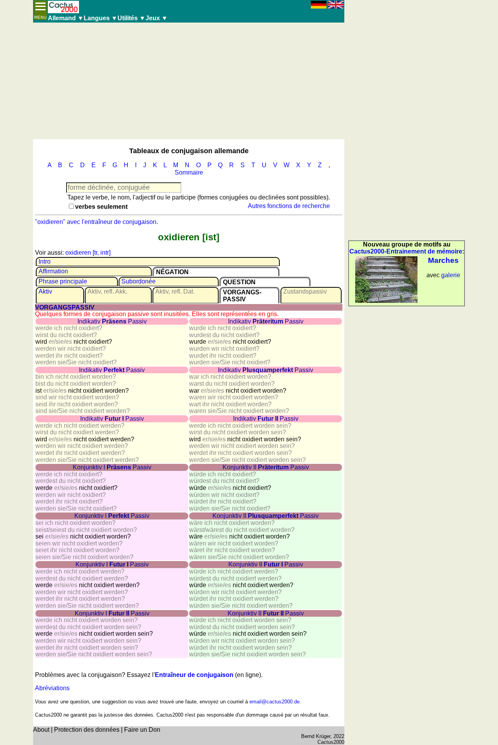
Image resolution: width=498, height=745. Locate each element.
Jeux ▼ (157, 18)
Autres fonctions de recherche (289, 206)
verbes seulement (101, 206)
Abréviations (52, 688)
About (41, 729)
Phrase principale (63, 281)
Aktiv (45, 291)
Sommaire (189, 172)
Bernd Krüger (315, 736)
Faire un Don (142, 729)
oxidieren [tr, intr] (87, 252)
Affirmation (53, 271)
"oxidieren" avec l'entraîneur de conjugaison (95, 222)
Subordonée (138, 281)
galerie (450, 275)
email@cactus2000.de (274, 702)
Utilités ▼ (131, 18)
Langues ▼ (100, 18)
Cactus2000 (330, 742)
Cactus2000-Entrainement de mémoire (405, 251)
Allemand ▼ (66, 18)
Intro (45, 261)
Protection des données (86, 729)
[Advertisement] (188, 80)
